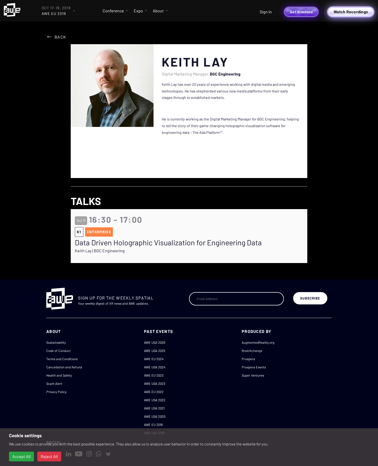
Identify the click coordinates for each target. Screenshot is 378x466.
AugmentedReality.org (258, 342)
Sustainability (56, 342)
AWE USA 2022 (154, 400)
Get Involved (301, 11)
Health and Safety (59, 375)
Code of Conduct (58, 351)
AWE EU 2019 (153, 425)
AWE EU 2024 (154, 359)
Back (60, 36)
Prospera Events (254, 367)
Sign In (266, 11)
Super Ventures (253, 375)
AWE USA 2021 (154, 408)
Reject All (49, 456)
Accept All (21, 456)
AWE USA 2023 (154, 383)
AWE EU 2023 (154, 375)
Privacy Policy (56, 392)
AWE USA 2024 (154, 367)
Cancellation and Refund (64, 367)
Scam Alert (54, 383)
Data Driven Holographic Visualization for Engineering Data (168, 242)
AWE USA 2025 (154, 351)
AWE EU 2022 (154, 392)
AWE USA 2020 (154, 416)
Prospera (248, 359)
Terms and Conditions (62, 359)
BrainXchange (252, 351)
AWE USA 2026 (154, 342)
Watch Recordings (351, 11)
